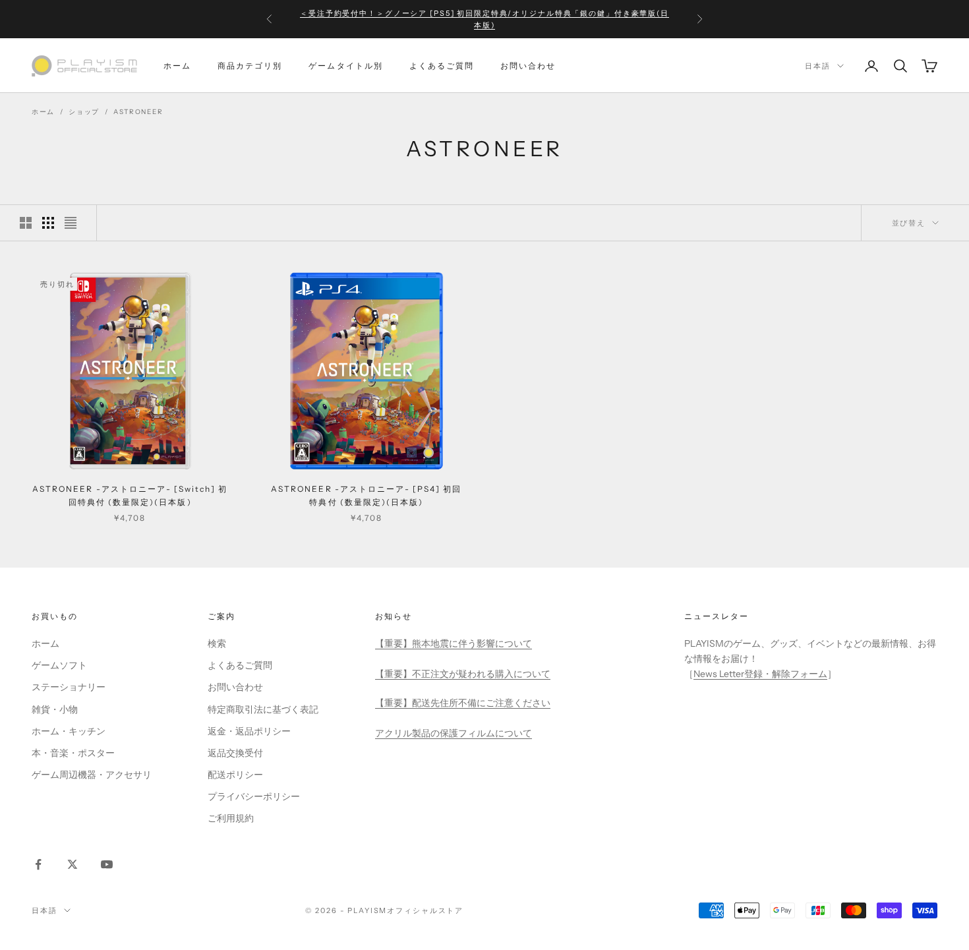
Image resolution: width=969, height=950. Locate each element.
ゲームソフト (59, 665)
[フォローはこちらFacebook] (38, 864)
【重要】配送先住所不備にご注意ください (462, 703)
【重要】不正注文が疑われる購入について (462, 674)
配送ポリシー (235, 775)
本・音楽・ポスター (73, 753)
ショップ (84, 111)
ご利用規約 (231, 818)
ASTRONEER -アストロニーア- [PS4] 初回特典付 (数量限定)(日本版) (366, 495)
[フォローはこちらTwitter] (72, 864)
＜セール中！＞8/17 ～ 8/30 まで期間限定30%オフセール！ (484, 20)
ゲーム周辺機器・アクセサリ (92, 775)
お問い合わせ (528, 66)
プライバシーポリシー (254, 796)
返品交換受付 (235, 753)
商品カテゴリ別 (250, 66)
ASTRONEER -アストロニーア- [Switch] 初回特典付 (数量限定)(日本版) (129, 495)
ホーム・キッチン (68, 731)
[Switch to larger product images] (26, 223)
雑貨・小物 (55, 709)
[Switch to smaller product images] (48, 223)
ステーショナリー (68, 687)
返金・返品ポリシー (249, 731)
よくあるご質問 (441, 66)
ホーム (177, 66)
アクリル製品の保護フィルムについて (453, 733)
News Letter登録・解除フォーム (760, 674)
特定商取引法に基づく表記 (263, 709)
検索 (217, 643)
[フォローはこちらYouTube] (106, 864)
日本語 (818, 66)
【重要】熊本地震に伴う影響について (453, 643)
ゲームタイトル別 (345, 66)
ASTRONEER (138, 111)
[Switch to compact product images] (70, 223)
